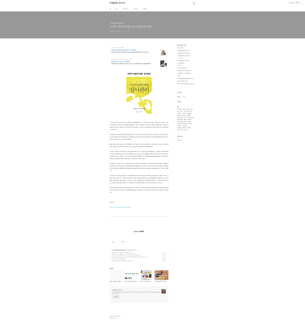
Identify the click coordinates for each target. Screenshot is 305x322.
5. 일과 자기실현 (182, 68)
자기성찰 (180, 65)
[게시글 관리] (118, 242)
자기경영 (179, 123)
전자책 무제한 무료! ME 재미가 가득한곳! (124, 50)
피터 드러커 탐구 (182, 81)
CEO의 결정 (181, 58)
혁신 (185, 117)
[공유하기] (116, 242)
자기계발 (185, 130)
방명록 (145, 9)
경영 (185, 121)
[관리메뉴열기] (302, 3)
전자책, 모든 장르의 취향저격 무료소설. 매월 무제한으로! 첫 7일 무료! (129, 52)
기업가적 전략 (180, 117)
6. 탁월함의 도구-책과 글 (184, 70)
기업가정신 (183, 115)
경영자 (184, 113)
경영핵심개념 (180, 119)
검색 (190, 3)
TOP (194, 316)
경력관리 (189, 119)
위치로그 (135, 9)
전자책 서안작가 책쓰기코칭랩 (120, 61)
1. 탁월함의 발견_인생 (183, 53)
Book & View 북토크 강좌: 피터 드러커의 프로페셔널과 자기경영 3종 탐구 (128, 257)
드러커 (191, 109)
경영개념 (189, 121)
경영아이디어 (185, 123)
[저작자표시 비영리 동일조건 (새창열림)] (128, 242)
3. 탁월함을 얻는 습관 (183, 60)
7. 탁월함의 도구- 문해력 (183, 73)
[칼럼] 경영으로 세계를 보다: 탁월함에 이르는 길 (122, 253)
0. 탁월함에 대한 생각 (183, 50)
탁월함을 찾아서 (117, 3)
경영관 (185, 119)
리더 (185, 111)
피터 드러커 (179, 130)
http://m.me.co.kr (116, 47)
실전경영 (185, 125)
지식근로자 (179, 109)
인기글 (183, 97)
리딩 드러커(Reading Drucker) (186, 83)
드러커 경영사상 (190, 117)
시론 (179, 76)
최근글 (178, 97)
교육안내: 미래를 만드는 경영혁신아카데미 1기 (122, 261)
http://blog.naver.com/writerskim (120, 59)
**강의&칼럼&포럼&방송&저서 (119, 250)
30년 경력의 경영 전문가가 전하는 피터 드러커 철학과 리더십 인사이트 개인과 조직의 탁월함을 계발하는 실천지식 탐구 (136, 292)
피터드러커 (179, 113)
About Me (180, 48)
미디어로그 (126, 9)
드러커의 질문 (180, 121)
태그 (117, 9)
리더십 (181, 111)
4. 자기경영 (180, 63)
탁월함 (178, 115)
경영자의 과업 (186, 109)
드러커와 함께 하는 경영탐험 (118, 259)
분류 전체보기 (182, 45)
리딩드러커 (189, 111)
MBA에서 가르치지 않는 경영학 (184, 127)
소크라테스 (179, 125)
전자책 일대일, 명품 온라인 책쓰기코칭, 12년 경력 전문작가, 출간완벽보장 (131, 63)
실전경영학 (189, 113)
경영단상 (188, 115)
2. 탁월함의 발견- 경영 (183, 55)
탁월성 (190, 123)
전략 (178, 111)
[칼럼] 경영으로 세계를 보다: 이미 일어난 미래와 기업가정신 (125, 255)
